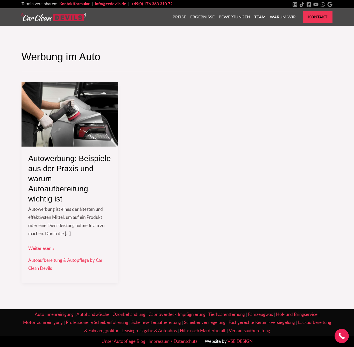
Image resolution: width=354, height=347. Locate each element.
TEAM (260, 17)
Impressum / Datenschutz (172, 341)
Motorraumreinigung (43, 322)
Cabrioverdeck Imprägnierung (177, 314)
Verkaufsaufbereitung (249, 331)
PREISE (179, 17)
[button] (317, 17)
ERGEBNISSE (202, 17)
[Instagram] (295, 4)
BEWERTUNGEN (234, 17)
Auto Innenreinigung (54, 314)
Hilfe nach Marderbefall (203, 331)
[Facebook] (308, 4)
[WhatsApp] (322, 4)
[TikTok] (302, 4)
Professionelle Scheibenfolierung (97, 322)
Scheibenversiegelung (204, 322)
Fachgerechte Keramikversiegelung (262, 322)
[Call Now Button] (342, 336)
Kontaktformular (75, 4)
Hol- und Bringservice (296, 314)
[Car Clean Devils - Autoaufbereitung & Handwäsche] (54, 17)
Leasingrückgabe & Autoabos (149, 331)
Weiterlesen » (41, 247)
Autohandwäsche (92, 314)
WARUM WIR (283, 17)
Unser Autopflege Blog (123, 341)
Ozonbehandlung (128, 314)
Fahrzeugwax (260, 314)
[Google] (329, 4)
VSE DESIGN (240, 341)
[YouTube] (315, 4)
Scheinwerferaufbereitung (156, 322)
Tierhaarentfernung (226, 314)
